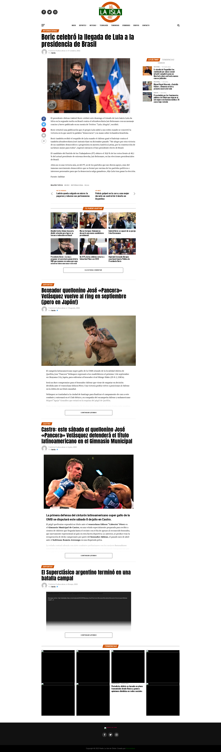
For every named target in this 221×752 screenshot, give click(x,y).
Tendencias (115, 25)
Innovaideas (130, 748)
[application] (88, 634)
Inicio (74, 25)
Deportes (82, 25)
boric (67, 185)
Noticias (93, 25)
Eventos (136, 25)
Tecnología (104, 25)
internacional (77, 185)
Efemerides (126, 25)
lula (87, 185)
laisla (53, 53)
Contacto (145, 25)
